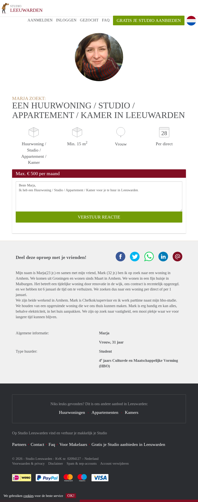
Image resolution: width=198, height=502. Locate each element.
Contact (37, 444)
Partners (19, 444)
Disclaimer (55, 463)
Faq (52, 444)
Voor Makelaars (73, 444)
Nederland (92, 459)
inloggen (66, 20)
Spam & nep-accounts (82, 463)
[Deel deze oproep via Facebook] (120, 256)
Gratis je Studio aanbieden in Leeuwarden (128, 444)
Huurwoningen (72, 412)
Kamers (131, 412)
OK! (70, 496)
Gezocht (89, 20)
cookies (28, 496)
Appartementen (105, 412)
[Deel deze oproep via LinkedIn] (163, 256)
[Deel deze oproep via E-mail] (177, 256)
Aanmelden (40, 20)
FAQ (106, 20)
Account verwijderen (114, 463)
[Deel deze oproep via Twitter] (135, 256)
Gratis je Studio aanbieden (149, 20)
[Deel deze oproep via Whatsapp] (149, 256)
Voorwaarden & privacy (28, 463)
